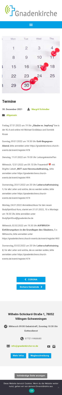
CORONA (32, 279)
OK (31, 391)
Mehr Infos (18, 355)
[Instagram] (53, 346)
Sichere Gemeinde (30, 287)
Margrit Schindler (40, 109)
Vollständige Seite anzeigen (31, 376)
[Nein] (58, 387)
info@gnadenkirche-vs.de (24, 346)
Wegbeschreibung (40, 355)
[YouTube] (48, 346)
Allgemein (11, 115)
